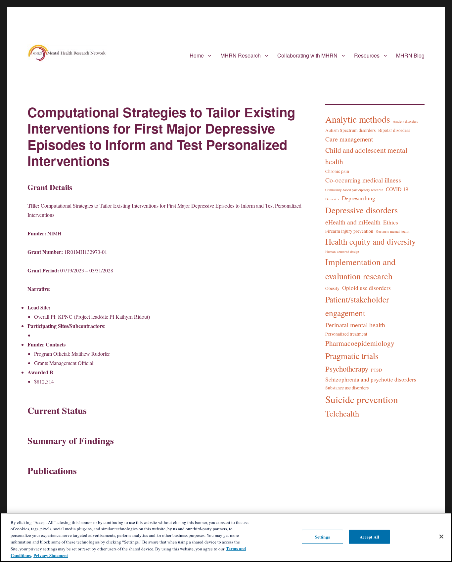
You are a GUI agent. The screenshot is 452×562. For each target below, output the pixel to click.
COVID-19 (397, 189)
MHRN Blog (410, 55)
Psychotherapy (346, 369)
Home (197, 55)
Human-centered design (342, 251)
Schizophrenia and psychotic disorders (370, 379)
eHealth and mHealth (353, 222)
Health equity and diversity (370, 241)
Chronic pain (337, 171)
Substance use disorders (347, 388)
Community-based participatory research (354, 189)
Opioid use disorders (366, 288)
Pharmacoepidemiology (359, 343)
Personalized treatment (346, 334)
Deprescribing (358, 198)
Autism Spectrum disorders (350, 130)
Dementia (332, 199)
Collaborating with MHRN (307, 55)
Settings (322, 537)
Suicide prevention (361, 399)
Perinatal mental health (355, 324)
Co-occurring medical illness (363, 180)
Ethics (390, 222)
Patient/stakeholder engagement (357, 306)
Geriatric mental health (392, 231)
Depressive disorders (361, 210)
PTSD (376, 370)
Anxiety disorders (405, 121)
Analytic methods (357, 119)
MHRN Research (240, 55)
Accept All (369, 537)
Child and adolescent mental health (366, 155)
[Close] (441, 536)
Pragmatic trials (352, 355)
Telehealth (342, 413)
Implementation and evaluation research (360, 269)
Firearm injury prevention (349, 231)
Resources (367, 55)
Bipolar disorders (394, 130)
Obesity (332, 288)
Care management (349, 139)
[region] (226, 537)
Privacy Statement (50, 555)
